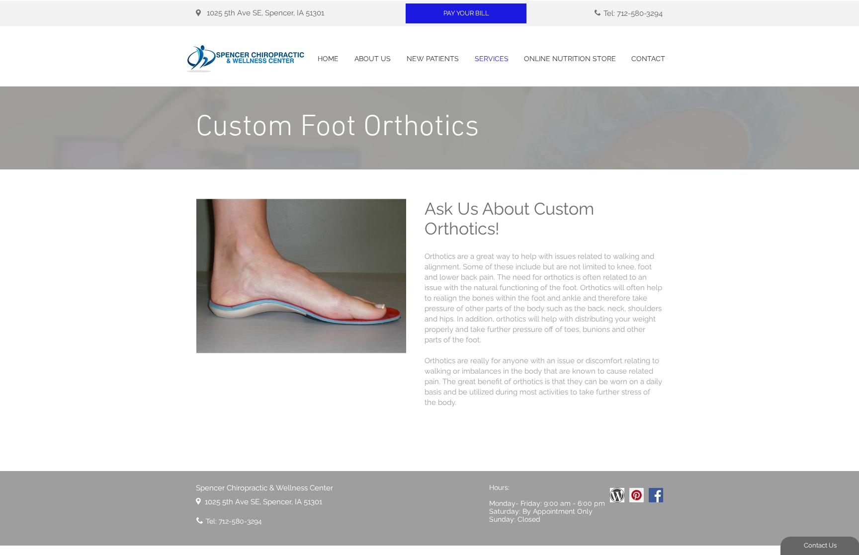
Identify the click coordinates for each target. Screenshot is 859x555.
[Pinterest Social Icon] (636, 495)
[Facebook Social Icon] (656, 495)
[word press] (617, 495)
